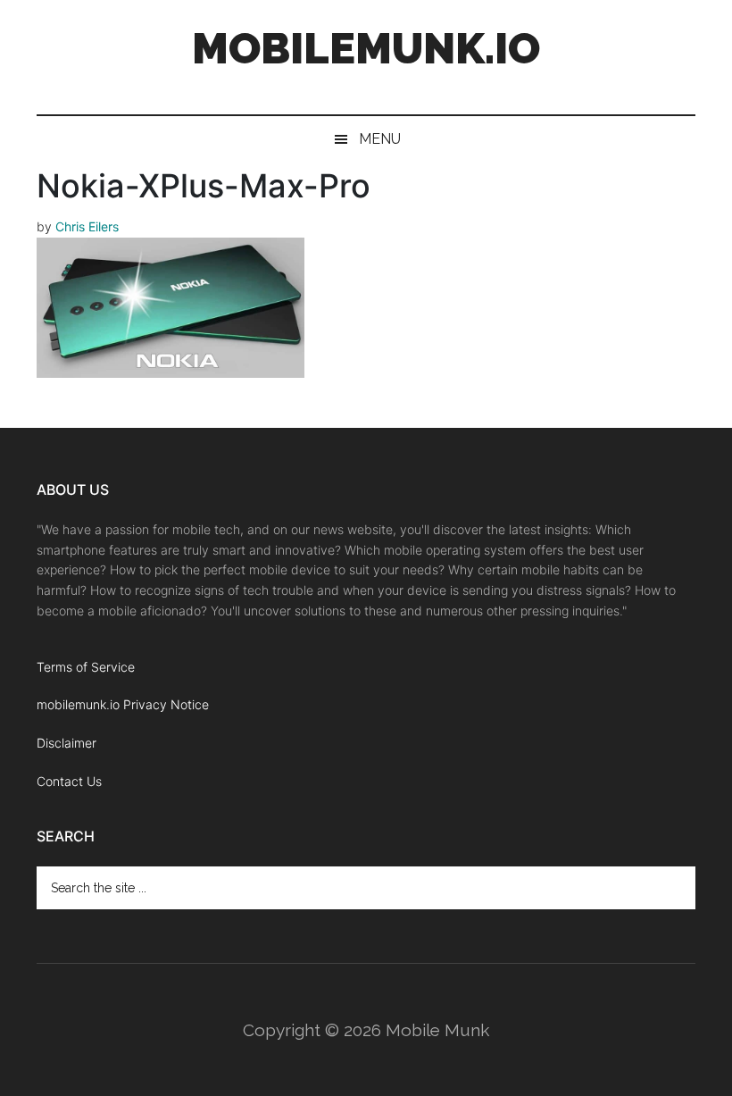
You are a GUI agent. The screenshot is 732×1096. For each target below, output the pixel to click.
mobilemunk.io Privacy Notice (123, 704)
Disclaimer (66, 742)
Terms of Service (86, 666)
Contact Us (69, 781)
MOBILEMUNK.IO (366, 48)
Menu (380, 138)
